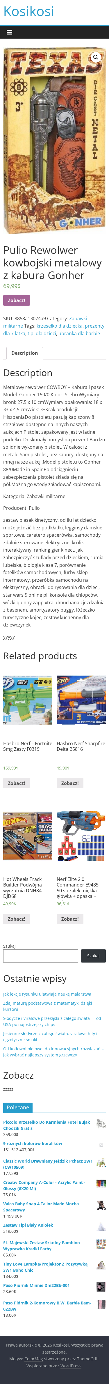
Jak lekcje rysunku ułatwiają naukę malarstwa (47, 994)
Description (24, 353)
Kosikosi (28, 11)
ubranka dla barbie (79, 333)
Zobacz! (16, 300)
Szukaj (9, 946)
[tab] (24, 353)
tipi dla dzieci (42, 333)
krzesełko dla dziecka (60, 326)
